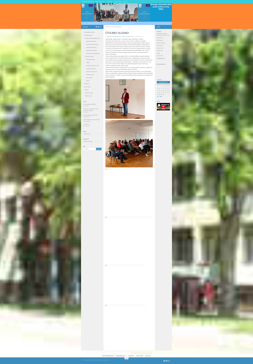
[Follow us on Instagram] (100, 27)
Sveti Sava (86, 124)
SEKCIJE (125, 1)
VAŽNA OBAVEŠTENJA (87, 1)
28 (161, 94)
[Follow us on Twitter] (98, 27)
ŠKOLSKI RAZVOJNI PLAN (92, 44)
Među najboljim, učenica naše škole (91, 119)
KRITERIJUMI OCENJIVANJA (93, 53)
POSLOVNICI (89, 77)
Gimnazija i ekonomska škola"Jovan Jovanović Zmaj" (120, 36)
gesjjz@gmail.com (161, 58)
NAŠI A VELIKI (117, 1)
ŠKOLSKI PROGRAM (91, 41)
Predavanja (117, 26)
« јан (158, 96)
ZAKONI (88, 62)
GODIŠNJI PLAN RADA (91, 50)
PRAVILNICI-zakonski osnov (92, 65)
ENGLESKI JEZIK (89, 92)
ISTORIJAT (110, 1)
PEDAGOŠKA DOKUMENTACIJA (92, 38)
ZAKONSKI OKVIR (89, 56)
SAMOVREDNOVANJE (91, 47)
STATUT (88, 80)
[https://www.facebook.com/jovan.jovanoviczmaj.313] (96, 27)
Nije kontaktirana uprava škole (90, 115)
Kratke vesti (109, 26)
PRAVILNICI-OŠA (90, 74)
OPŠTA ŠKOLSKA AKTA (91, 71)
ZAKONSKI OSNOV (90, 59)
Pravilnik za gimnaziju (91, 68)
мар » (161, 96)
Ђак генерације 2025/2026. (90, 104)
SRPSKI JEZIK (88, 96)
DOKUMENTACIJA (99, 1)
